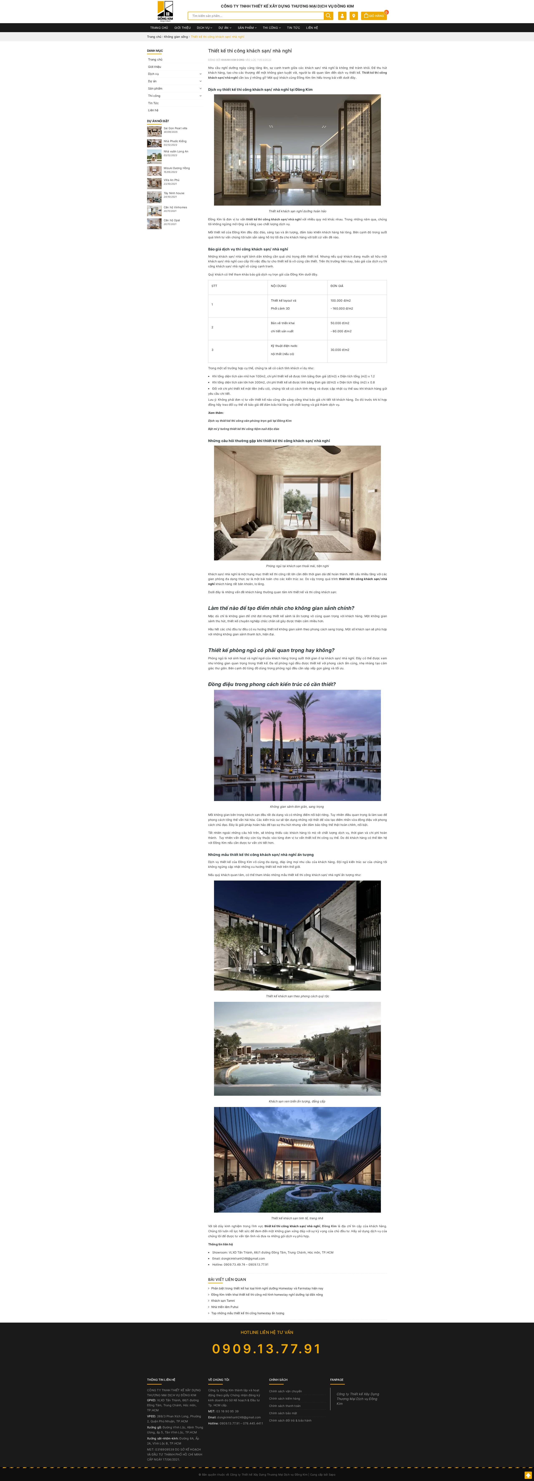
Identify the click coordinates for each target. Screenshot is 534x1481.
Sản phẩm (246, 27)
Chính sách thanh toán (285, 1406)
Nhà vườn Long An (176, 151)
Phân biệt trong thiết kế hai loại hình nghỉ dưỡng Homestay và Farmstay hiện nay (267, 1288)
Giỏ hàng (377, 16)
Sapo (332, 1474)
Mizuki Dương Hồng (177, 168)
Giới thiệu (182, 27)
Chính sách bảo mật (283, 1413)
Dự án (224, 27)
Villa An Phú (172, 180)
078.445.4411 (253, 1423)
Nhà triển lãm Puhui (224, 1307)
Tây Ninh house (174, 193)
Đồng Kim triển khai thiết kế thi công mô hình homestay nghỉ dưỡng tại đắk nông (267, 1294)
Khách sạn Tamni (223, 1300)
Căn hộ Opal (172, 220)
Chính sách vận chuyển (285, 1391)
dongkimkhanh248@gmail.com (239, 1417)
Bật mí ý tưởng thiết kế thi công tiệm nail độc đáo (244, 429)
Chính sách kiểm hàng (284, 1398)
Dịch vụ (203, 27)
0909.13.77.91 (267, 1348)
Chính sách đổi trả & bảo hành (290, 1420)
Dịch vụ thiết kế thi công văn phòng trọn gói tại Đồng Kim (250, 420)
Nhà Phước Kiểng (175, 141)
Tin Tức (293, 27)
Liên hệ (312, 27)
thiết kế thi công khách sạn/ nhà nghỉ (273, 219)
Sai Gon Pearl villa (175, 128)
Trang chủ (159, 27)
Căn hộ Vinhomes (175, 207)
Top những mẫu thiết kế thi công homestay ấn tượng (248, 1313)
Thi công (271, 27)
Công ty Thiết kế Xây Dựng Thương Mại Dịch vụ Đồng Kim (358, 1399)
